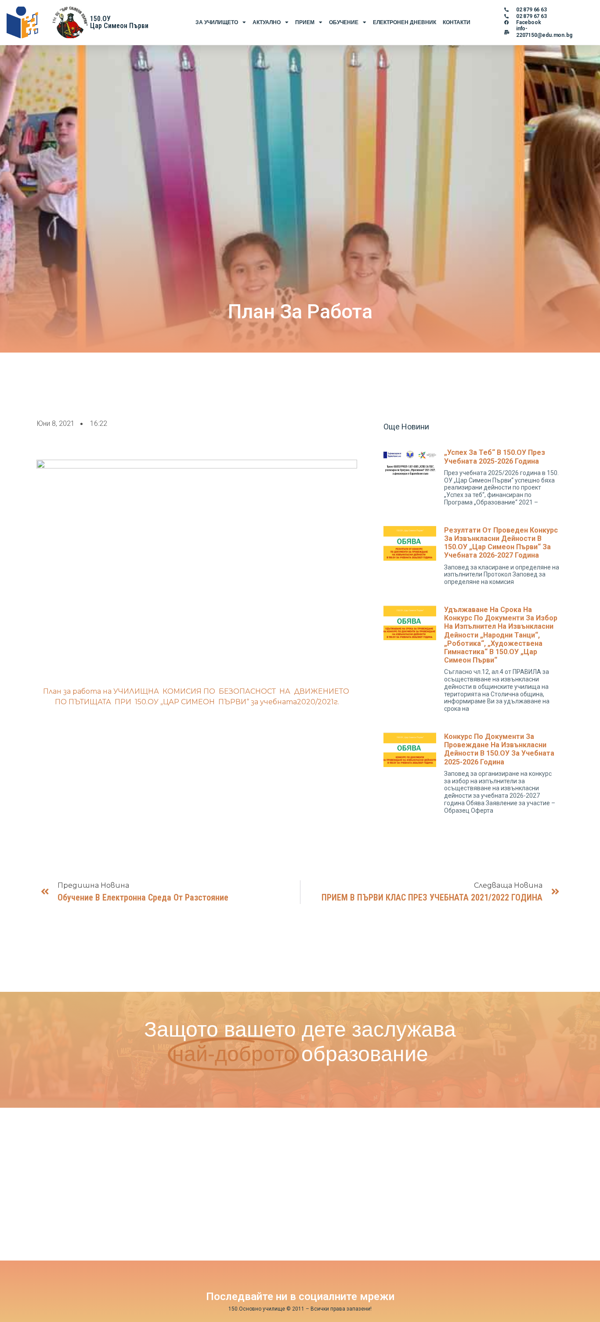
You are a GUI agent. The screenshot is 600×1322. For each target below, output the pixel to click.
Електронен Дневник (404, 22)
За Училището (216, 22)
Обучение (343, 22)
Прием (304, 22)
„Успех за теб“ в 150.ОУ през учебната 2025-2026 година (494, 456)
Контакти (456, 22)
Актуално (267, 22)
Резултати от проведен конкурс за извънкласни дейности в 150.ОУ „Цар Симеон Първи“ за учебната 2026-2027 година (501, 543)
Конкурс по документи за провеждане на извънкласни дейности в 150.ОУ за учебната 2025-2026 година (499, 749)
